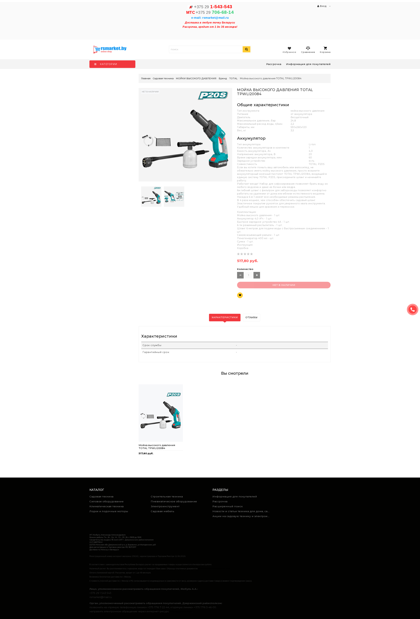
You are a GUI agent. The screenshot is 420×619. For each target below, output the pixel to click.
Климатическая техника (106, 506)
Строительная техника (167, 496)
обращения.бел (181, 611)
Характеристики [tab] (225, 317)
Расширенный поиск (227, 506)
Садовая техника (101, 496)
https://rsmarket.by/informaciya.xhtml (214, 568)
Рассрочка (273, 64)
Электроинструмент (165, 506)
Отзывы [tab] (251, 317)
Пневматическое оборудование (174, 501)
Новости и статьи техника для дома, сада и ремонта (241, 511)
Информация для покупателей (308, 64)
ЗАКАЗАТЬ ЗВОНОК (414, 309)
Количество (245, 269)
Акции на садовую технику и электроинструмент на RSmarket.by (241, 516)
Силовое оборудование (106, 501)
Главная (145, 78)
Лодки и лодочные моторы (108, 511)
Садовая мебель (162, 511)
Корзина (325, 52)
